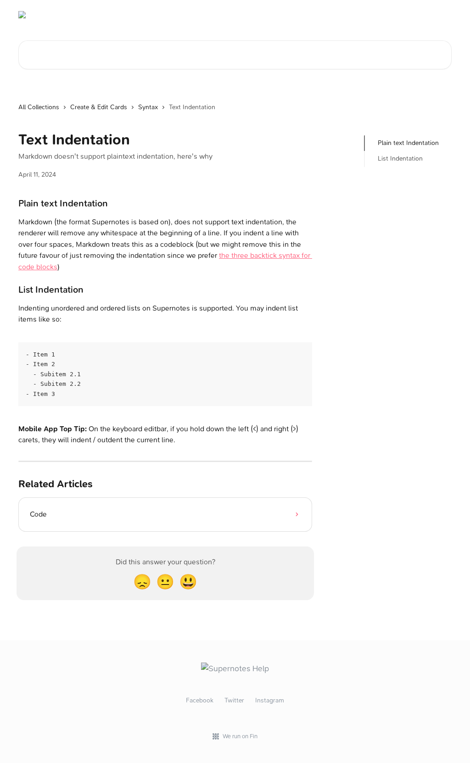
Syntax (148, 107)
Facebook (199, 700)
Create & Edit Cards (98, 107)
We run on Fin (240, 736)
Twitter (234, 700)
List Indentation (400, 158)
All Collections (38, 107)
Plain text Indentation (408, 143)
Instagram (269, 700)
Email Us (433, 14)
